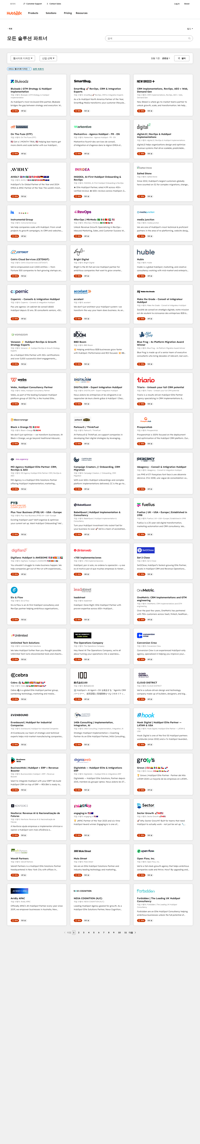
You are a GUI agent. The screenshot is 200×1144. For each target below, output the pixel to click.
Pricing (68, 13)
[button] (190, 28)
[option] (21, 58)
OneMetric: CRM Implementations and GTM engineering (162, 599)
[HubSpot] (14, 13)
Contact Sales (55, 4)
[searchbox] (149, 38)
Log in (177, 4)
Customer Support (34, 4)
